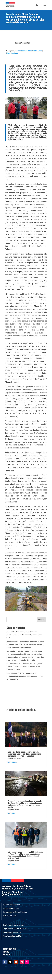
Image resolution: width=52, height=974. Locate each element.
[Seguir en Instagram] (22, 962)
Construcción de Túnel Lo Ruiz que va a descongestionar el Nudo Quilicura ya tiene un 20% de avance (24, 676)
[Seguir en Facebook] (5, 962)
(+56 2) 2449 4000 (11, 894)
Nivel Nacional (12, 53)
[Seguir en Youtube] (16, 962)
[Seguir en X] (10, 962)
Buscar (41, 620)
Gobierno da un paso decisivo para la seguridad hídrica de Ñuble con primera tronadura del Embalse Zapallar (25, 667)
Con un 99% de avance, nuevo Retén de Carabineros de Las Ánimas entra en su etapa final (24, 635)
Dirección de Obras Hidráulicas (29, 51)
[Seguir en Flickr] (27, 962)
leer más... (12, 762)
